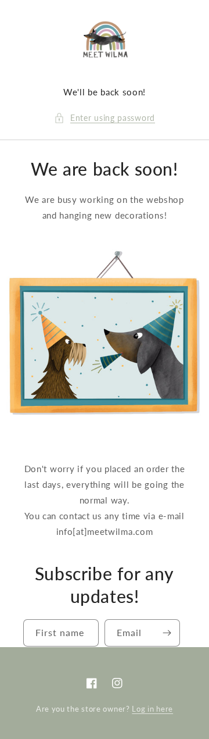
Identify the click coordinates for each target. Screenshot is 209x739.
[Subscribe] (166, 633)
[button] (104, 117)
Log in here (152, 708)
